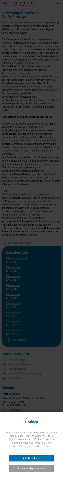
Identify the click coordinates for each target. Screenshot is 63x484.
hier (48, 446)
